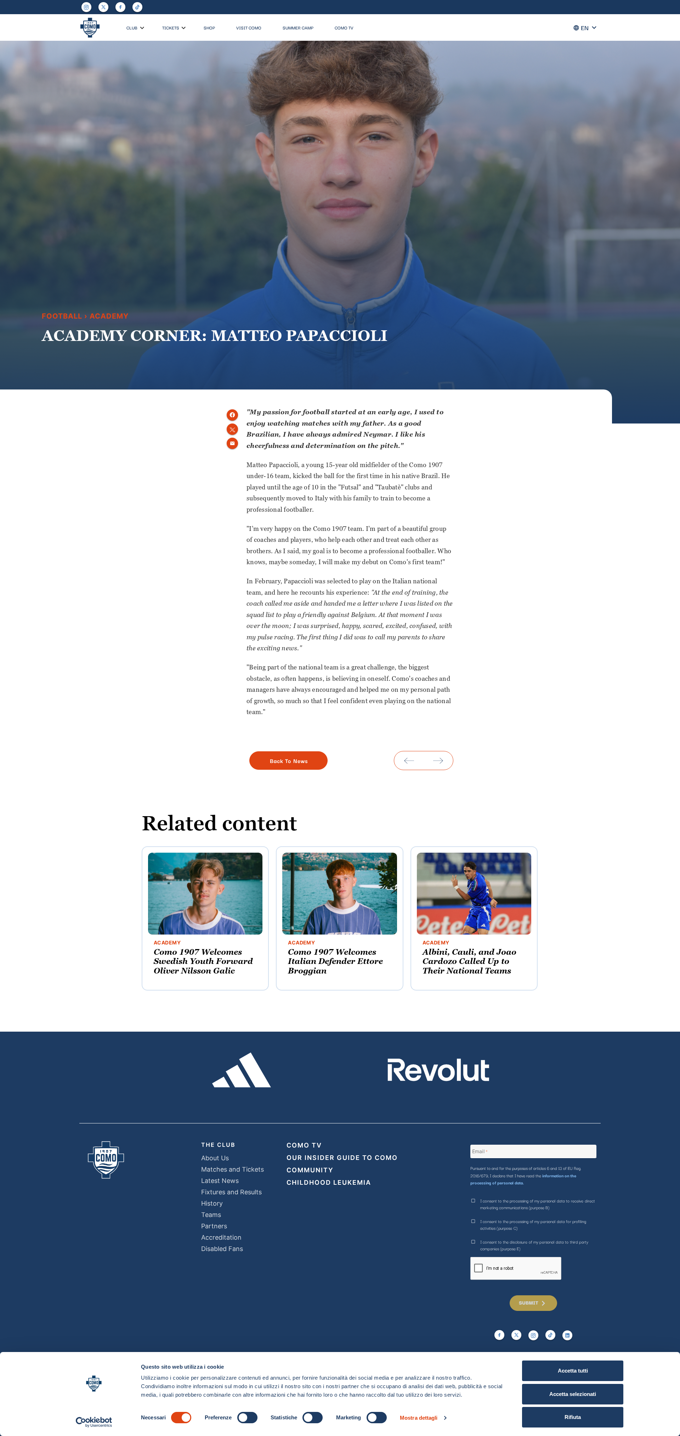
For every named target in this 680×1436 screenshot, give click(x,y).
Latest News (220, 1180)
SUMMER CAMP (298, 27)
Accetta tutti (573, 1371)
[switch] (247, 1417)
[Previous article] (409, 760)
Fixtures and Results (231, 1192)
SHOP (209, 27)
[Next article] (438, 760)
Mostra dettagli (419, 1418)
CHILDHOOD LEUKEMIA (329, 1182)
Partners (214, 1226)
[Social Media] (103, 7)
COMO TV (344, 27)
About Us (215, 1158)
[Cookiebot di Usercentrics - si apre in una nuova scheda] (94, 1422)
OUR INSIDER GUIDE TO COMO (342, 1157)
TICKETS (170, 27)
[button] (142, 28)
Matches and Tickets (232, 1169)
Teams (211, 1214)
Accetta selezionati (572, 1394)
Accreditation (221, 1237)
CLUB (131, 27)
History (212, 1203)
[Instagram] (86, 7)
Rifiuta (573, 1417)
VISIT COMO (248, 27)
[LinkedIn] (567, 1335)
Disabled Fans (222, 1248)
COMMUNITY (310, 1170)
